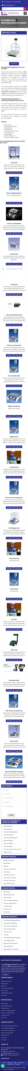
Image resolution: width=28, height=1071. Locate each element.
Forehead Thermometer (9, 880)
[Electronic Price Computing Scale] (14, 487)
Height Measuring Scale (9, 874)
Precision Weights (8, 846)
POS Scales (14, 619)
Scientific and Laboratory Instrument (12, 849)
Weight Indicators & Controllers (11, 949)
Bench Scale (14, 162)
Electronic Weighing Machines (14, 193)
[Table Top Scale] (14, 731)
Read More (9, 172)
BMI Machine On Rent (9, 860)
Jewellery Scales (8, 906)
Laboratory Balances (9, 834)
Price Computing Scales (14, 376)
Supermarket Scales (14, 680)
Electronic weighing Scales (10, 903)
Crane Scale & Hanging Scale (11, 926)
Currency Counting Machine (14, 223)
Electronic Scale (7, 897)
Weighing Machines (8, 946)
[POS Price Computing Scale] (14, 335)
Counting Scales (14, 254)
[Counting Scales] (14, 244)
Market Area (10, 1064)
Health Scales (7, 872)
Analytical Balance (8, 826)
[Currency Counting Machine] (14, 213)
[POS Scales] (14, 609)
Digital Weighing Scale (9, 894)
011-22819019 (15, 1053)
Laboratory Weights (8, 843)
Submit (11, 815)
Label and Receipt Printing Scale (14, 315)
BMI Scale (6, 866)
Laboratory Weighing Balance (11, 837)
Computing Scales (14, 467)
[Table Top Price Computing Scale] (14, 701)
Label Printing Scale (14, 558)
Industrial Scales (8, 931)
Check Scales (14, 284)
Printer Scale (14, 650)
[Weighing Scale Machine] (14, 396)
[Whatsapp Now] (3, 1066)
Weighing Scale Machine (14, 406)
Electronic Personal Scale (10, 869)
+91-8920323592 (17, 1)
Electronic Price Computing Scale (14, 497)
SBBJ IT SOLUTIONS (20, 1069)
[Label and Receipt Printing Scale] (14, 305)
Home (4, 1062)
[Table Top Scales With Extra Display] (14, 762)
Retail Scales (7, 912)
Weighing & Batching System (11, 943)
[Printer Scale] (14, 640)
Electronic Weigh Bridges (10, 929)
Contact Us (21, 1062)
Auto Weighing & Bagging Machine (12, 920)
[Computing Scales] (14, 457)
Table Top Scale (14, 741)
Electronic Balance (8, 829)
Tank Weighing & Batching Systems (12, 937)
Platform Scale (7, 909)
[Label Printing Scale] (14, 548)
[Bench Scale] (14, 152)
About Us (10, 1062)
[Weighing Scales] (14, 427)
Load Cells (6, 934)
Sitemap (17, 1064)
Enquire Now (14, 63)
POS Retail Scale (14, 589)
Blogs (15, 1062)
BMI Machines (7, 863)
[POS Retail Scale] (14, 579)
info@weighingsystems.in (9, 5)
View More (4, 995)
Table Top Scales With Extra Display (14, 771)
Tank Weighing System (9, 940)
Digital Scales (7, 891)
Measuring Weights (8, 840)
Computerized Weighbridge (10, 923)
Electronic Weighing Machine (11, 832)
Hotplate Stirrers (8, 852)
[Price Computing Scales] (14, 366)
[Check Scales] (14, 269)
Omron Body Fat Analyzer (10, 877)
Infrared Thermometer (9, 883)
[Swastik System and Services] (10, 13)
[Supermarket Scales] (14, 667)
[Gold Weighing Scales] (14, 518)
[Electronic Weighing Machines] (14, 183)
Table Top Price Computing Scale (14, 710)
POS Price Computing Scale (14, 345)
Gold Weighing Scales (14, 528)
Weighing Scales (14, 436)
